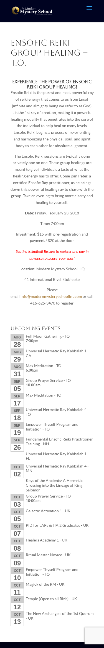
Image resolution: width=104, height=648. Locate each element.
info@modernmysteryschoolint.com (51, 296)
